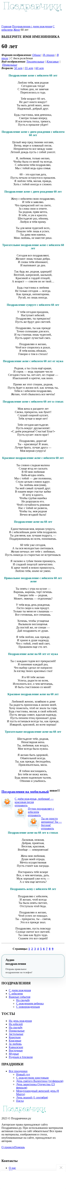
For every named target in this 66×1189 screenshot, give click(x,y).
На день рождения (20, 1020)
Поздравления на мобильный (25, 792)
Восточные (16, 1050)
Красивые (53, 61)
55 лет (29, 68)
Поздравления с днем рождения (32, 26)
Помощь (19, 1147)
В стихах (49, 55)
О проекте (7, 1147)
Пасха (20, 1100)
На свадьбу (23, 1000)
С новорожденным (28, 1006)
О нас (12, 1167)
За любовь (15, 1043)
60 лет (39, 68)
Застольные (16, 1034)
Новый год (23, 1074)
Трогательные (35, 61)
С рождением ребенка (30, 1003)
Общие (36, 55)
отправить (21, 805)
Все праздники (18, 1071)
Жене (16, 29)
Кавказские (16, 1047)
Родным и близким (21, 1057)
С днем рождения (20, 990)
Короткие (15, 1037)
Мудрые (14, 1053)
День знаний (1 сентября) (32, 1097)
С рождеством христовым (32, 1077)
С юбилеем (16, 993)
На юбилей (16, 1024)
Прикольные (9, 64)
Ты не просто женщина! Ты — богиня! (51, 822)
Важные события (19, 996)
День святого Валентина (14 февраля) (39, 1081)
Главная (6, 26)
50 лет (18, 68)
